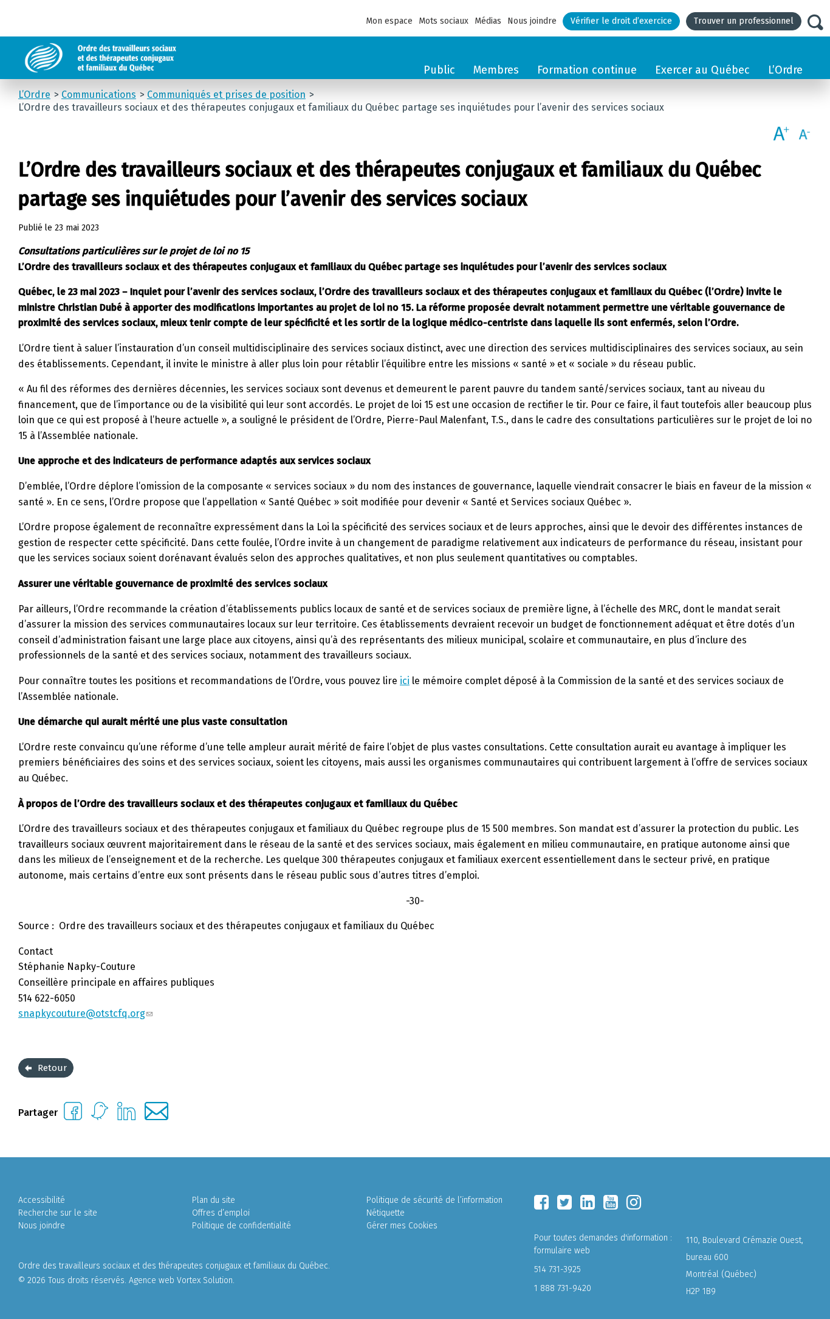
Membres (496, 70)
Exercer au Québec (702, 70)
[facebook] (541, 1202)
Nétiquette (385, 1213)
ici (405, 681)
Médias (488, 21)
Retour (52, 1067)
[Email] (156, 1117)
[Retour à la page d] (129, 58)
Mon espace (389, 21)
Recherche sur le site (57, 1213)
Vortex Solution (205, 1280)
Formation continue (587, 70)
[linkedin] (587, 1202)
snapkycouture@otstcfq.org (81, 1013)
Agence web (151, 1280)
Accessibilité (41, 1200)
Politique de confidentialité (241, 1225)
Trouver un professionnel (744, 21)
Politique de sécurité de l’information (434, 1200)
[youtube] (610, 1202)
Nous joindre (532, 21)
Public (439, 70)
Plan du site (213, 1200)
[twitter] (564, 1202)
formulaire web (562, 1250)
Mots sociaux (443, 21)
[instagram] (633, 1202)
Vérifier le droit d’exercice (621, 21)
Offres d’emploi (221, 1213)
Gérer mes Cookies (401, 1225)
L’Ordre (785, 70)
